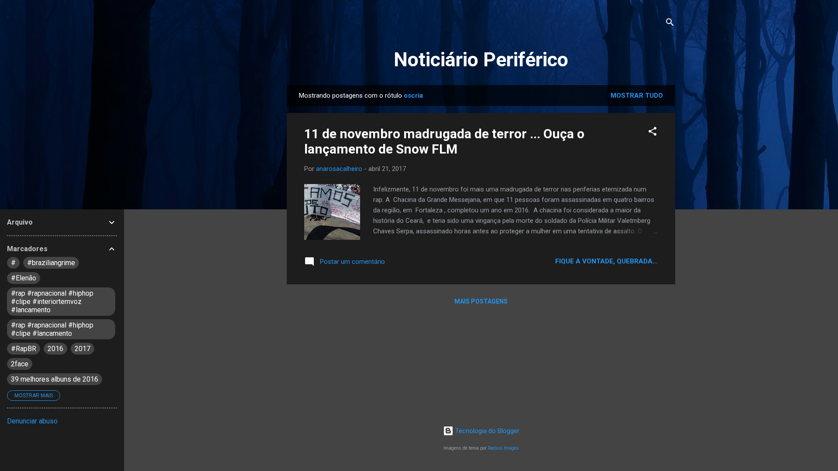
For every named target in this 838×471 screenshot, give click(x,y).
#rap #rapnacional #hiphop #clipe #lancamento (52, 329)
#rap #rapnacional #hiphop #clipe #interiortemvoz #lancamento (52, 301)
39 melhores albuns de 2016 (54, 379)
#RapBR (23, 349)
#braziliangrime (51, 263)
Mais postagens (481, 301)
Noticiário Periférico (481, 59)
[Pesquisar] (670, 23)
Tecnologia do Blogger (486, 431)
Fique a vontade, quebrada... (606, 261)
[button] (652, 133)
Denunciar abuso (32, 421)
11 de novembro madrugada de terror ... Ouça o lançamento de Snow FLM (444, 141)
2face (19, 364)
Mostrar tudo (637, 95)
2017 (82, 349)
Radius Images (503, 448)
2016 (55, 349)
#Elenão (23, 278)
